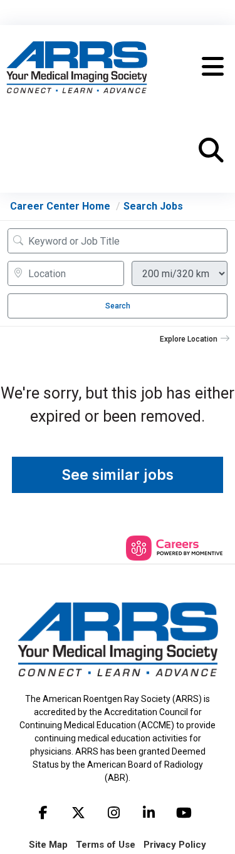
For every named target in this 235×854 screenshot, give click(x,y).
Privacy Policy (175, 844)
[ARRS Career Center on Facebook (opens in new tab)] (43, 812)
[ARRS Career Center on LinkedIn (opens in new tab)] (148, 812)
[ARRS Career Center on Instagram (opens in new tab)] (113, 812)
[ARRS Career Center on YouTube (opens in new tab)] (183, 812)
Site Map (48, 844)
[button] (213, 67)
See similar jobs (117, 475)
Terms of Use (105, 844)
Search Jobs (153, 206)
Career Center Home (60, 206)
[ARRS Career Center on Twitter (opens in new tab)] (78, 812)
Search (117, 306)
